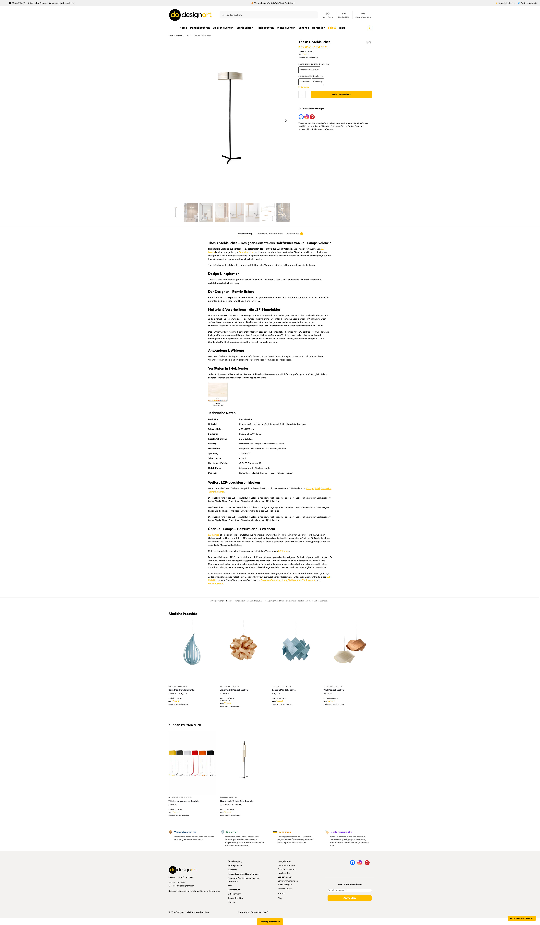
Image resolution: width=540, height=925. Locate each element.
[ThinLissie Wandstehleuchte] (192, 763)
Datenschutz (234, 889)
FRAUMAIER (173, 798)
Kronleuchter (284, 873)
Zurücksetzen (303, 87)
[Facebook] (301, 116)
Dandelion (326, 488)
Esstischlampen (285, 876)
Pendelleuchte (246, 252)
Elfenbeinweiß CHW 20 (309, 69)
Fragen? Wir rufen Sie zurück (522, 918)
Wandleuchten (215, 583)
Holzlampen (302, 600)
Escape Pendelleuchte (284, 689)
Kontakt (281, 893)
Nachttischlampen (286, 865)
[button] (365, 27)
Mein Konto (328, 17)
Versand (306, 54)
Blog (280, 898)
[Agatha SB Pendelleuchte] (244, 652)
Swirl (317, 488)
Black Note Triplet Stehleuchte (236, 801)
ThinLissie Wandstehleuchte (183, 801)
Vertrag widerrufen (270, 921)
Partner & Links (285, 888)
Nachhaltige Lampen (318, 600)
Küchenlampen (285, 884)
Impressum (233, 881)
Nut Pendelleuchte (334, 689)
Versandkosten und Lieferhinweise (243, 873)
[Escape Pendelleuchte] (296, 652)
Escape (310, 488)
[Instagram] (306, 116)
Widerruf (232, 869)
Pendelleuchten (179, 686)
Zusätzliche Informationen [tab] (269, 233)
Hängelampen (284, 861)
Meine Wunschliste (363, 17)
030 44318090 (18, 3)
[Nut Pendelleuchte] (347, 652)
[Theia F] (370, 42)
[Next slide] (286, 121)
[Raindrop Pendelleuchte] (192, 652)
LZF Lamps (213, 534)
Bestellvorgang (235, 861)
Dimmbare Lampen (287, 600)
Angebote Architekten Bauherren (243, 878)
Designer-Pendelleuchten (274, 580)
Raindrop (219, 491)
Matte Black (304, 81)
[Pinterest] (312, 116)
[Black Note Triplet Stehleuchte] (244, 763)
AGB (230, 885)
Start (170, 35)
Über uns (232, 902)
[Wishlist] (212, 624)
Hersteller (180, 35)
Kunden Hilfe (344, 17)
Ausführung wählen (192, 710)
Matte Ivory (317, 81)
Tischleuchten (309, 580)
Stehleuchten (294, 580)
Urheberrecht (234, 893)
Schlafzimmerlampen (288, 880)
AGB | (266, 912)
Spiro (211, 491)
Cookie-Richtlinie (235, 898)
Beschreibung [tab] (245, 233)
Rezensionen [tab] (294, 233)
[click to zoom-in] (229, 120)
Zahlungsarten (235, 865)
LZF (189, 35)
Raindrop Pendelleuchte (181, 689)
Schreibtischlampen (287, 869)
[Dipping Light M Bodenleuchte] (367, 42)
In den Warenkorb (341, 94)
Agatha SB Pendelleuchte (234, 689)
